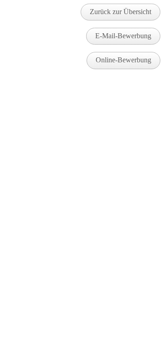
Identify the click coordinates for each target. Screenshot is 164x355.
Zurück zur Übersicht (120, 11)
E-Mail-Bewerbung (123, 36)
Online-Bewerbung (123, 60)
